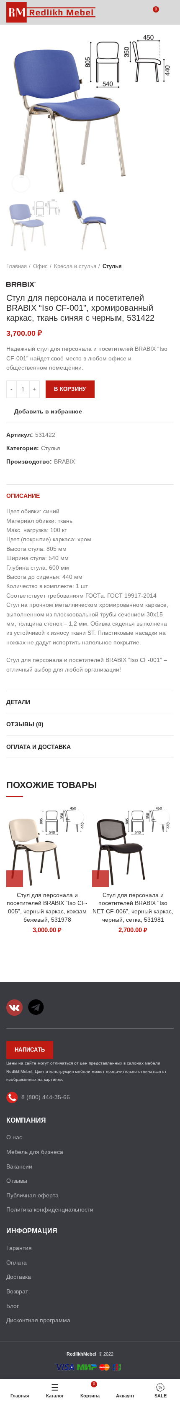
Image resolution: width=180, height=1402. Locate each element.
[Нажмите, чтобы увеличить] (21, 183)
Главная (16, 266)
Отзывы (16, 1180)
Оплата (16, 1262)
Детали (18, 702)
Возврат (17, 1291)
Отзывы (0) (25, 724)
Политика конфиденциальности (49, 1209)
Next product (169, 266)
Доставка (18, 1276)
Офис (40, 266)
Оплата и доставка (38, 746)
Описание (23, 495)
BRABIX (64, 461)
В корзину (70, 389)
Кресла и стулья (75, 266)
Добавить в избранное (48, 411)
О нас (14, 1137)
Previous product (153, 266)
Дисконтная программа (38, 1320)
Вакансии (19, 1166)
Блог (12, 1306)
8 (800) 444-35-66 (45, 1097)
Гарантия (19, 1248)
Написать (30, 1050)
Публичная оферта (32, 1195)
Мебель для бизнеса (34, 1151)
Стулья (112, 266)
